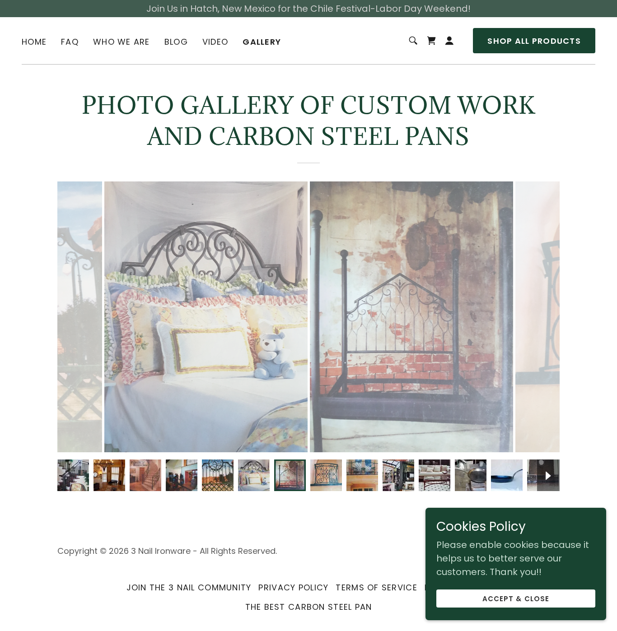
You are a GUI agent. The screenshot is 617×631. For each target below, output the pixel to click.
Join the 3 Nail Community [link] (189, 587)
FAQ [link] (70, 41)
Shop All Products (534, 40)
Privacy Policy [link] (293, 587)
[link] (431, 41)
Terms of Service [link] (376, 587)
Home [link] (34, 41)
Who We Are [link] (121, 41)
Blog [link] (176, 41)
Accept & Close (515, 598)
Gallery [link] (262, 42)
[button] (449, 41)
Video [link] (215, 41)
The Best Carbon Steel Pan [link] (308, 606)
